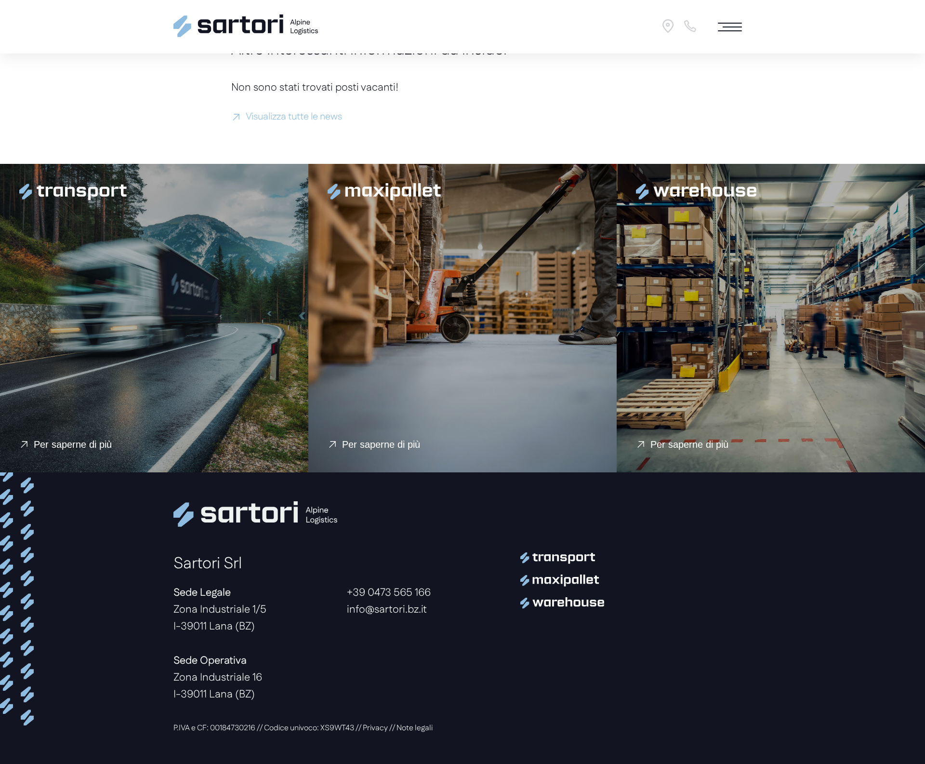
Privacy (375, 728)
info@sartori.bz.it (387, 610)
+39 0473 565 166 (389, 593)
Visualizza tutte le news (294, 117)
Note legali (414, 728)
